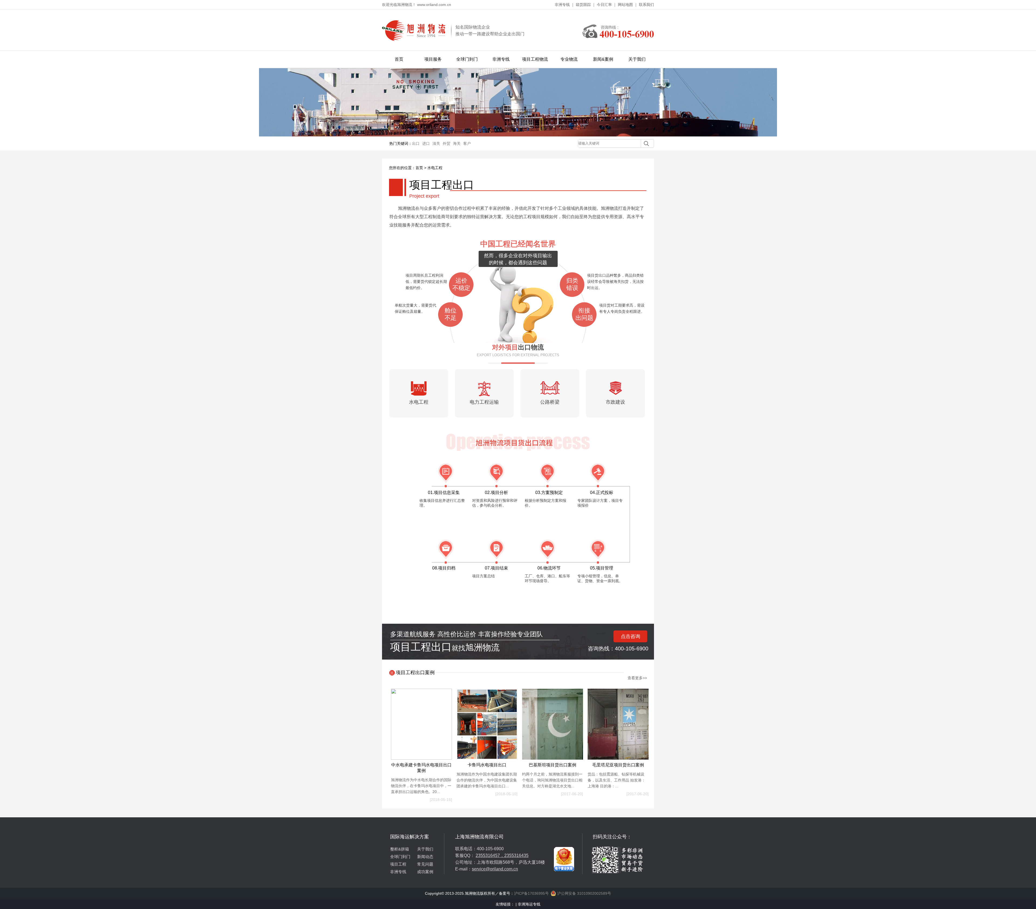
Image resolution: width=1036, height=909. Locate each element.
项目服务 (433, 59)
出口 (416, 143)
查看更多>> (637, 678)
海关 (457, 143)
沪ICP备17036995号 (531, 893)
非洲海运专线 (529, 904)
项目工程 (398, 864)
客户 (467, 143)
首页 (399, 59)
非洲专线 (562, 4)
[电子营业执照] (564, 835)
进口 (426, 143)
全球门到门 (467, 59)
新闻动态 (425, 856)
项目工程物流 (535, 59)
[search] (645, 143)
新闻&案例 (603, 59)
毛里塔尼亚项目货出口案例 (618, 765)
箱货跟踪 (583, 4)
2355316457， (490, 855)
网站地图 (625, 4)
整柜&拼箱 (399, 849)
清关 (436, 143)
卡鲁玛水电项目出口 (487, 765)
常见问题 (425, 864)
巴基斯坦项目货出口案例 (552, 765)
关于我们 (637, 59)
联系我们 (646, 4)
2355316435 (516, 855)
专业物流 (569, 59)
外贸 (446, 143)
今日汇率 (604, 4)
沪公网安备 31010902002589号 (583, 893)
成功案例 (425, 871)
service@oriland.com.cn (495, 869)
